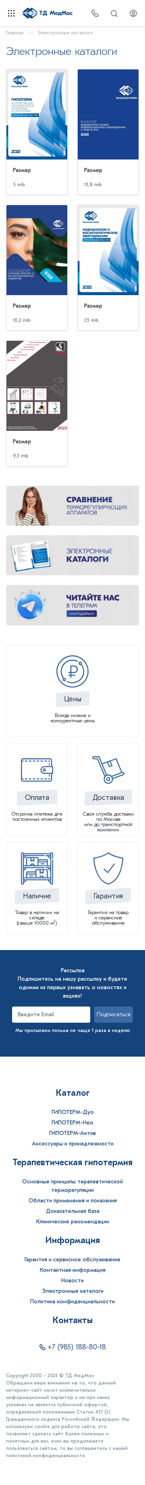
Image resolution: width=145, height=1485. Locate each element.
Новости (72, 1280)
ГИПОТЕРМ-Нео (72, 1122)
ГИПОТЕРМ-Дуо (73, 1112)
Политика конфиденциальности (72, 1301)
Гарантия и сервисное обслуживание (72, 1259)
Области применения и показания (73, 1200)
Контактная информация (73, 1270)
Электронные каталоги (73, 1291)
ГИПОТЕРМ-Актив (72, 1133)
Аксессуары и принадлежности (73, 1143)
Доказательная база (72, 1211)
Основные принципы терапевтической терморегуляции (72, 1185)
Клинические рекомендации (72, 1221)
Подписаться (113, 1014)
